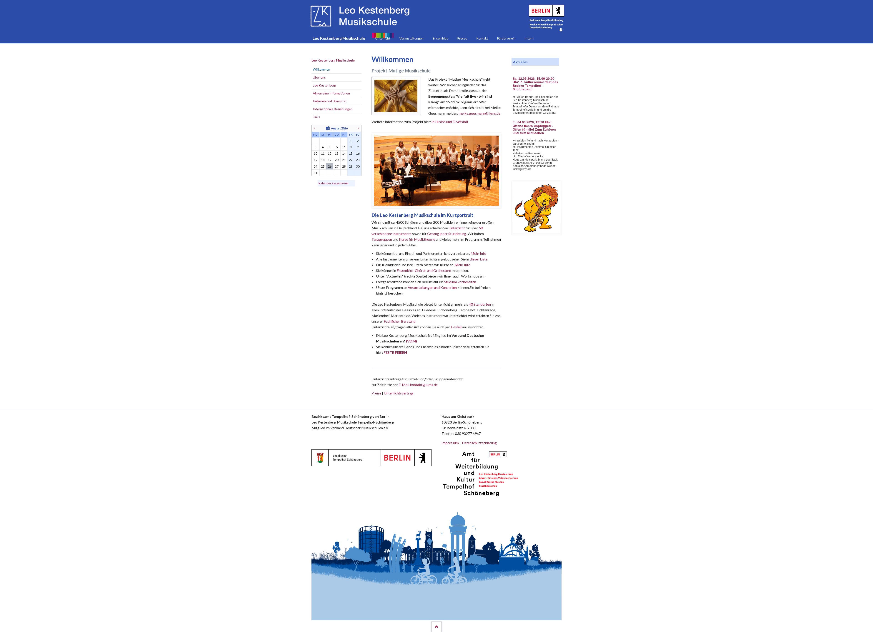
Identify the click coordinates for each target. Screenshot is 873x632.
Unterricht (457, 228)
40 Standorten (480, 304)
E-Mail (456, 327)
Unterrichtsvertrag (398, 393)
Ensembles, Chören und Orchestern (424, 270)
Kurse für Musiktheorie (417, 239)
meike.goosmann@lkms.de (479, 113)
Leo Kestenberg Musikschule (333, 60)
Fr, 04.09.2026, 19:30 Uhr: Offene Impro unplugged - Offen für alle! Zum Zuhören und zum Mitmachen (534, 128)
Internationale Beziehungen (333, 109)
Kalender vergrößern (333, 183)
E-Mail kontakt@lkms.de (418, 384)
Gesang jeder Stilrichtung (446, 233)
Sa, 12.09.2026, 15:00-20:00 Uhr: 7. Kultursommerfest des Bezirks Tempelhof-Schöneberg (535, 84)
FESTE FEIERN (395, 352)
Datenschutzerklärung (479, 443)
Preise (376, 393)
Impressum (450, 443)
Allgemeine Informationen (331, 93)
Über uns (319, 77)
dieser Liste (478, 259)
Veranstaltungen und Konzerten (432, 287)
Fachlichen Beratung (399, 321)
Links (316, 117)
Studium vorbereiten (460, 282)
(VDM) (411, 341)
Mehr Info (478, 253)
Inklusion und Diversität (449, 121)
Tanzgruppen (382, 239)
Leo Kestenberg (324, 85)
